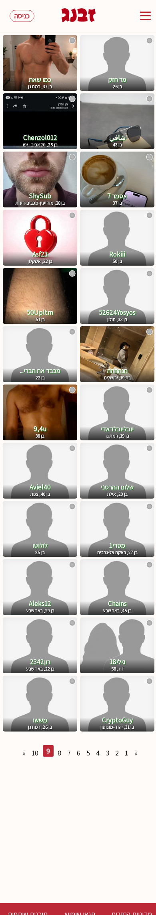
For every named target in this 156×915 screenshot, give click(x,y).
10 (35, 752)
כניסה (22, 15)
